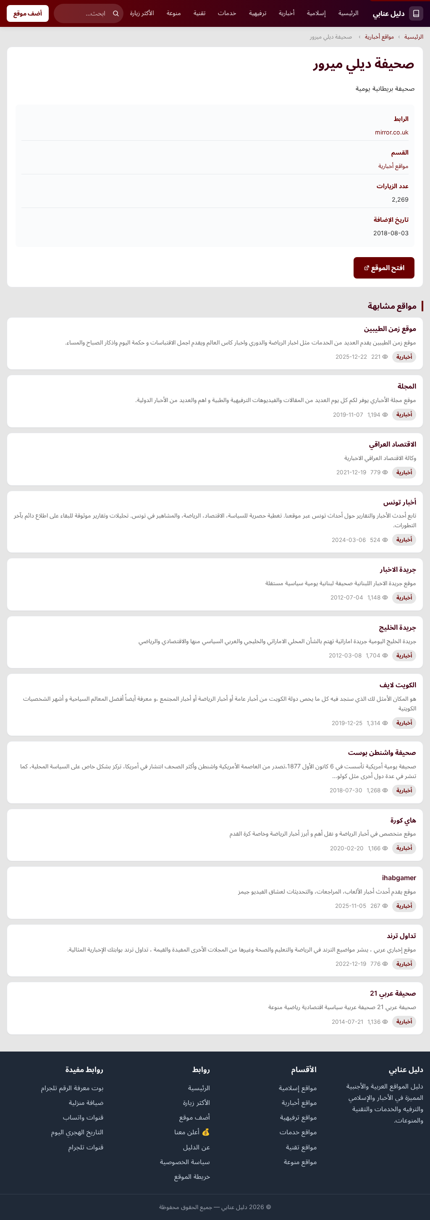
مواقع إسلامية (298, 1087)
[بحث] (116, 13)
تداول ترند (401, 935)
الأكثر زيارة (142, 13)
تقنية (199, 13)
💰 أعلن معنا (192, 1132)
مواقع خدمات (298, 1132)
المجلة (407, 386)
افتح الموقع (387, 267)
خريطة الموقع (192, 1176)
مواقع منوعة (300, 1161)
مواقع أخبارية (379, 36)
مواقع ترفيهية (298, 1117)
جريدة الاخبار (398, 569)
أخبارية (286, 13)
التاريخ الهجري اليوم (77, 1132)
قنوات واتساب (83, 1117)
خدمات (227, 13)
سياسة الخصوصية (185, 1161)
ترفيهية (257, 13)
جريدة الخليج (397, 627)
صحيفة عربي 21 (393, 993)
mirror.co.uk (392, 132)
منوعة (174, 13)
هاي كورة (403, 820)
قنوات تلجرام (85, 1147)
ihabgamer (399, 877)
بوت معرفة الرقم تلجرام (72, 1087)
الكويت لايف (398, 685)
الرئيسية (348, 13)
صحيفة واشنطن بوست (382, 752)
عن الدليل (196, 1147)
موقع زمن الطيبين (390, 328)
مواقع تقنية (301, 1147)
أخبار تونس (399, 502)
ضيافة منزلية (86, 1102)
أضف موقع (27, 13)
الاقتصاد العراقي (392, 444)
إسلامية (316, 13)
